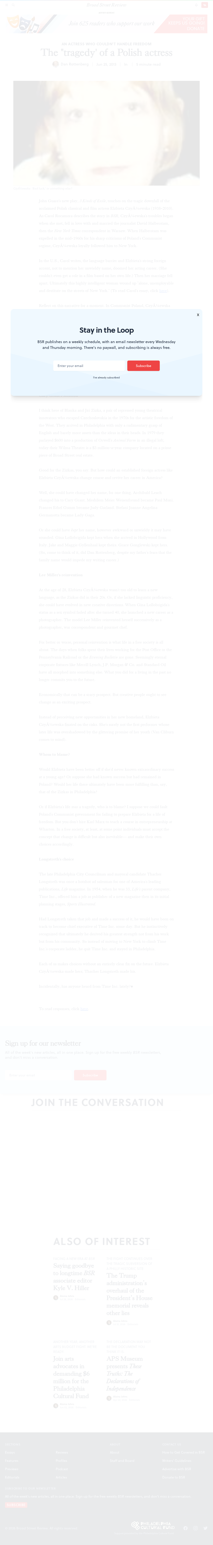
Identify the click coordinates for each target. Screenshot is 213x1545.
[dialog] (106, 772)
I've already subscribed (106, 377)
